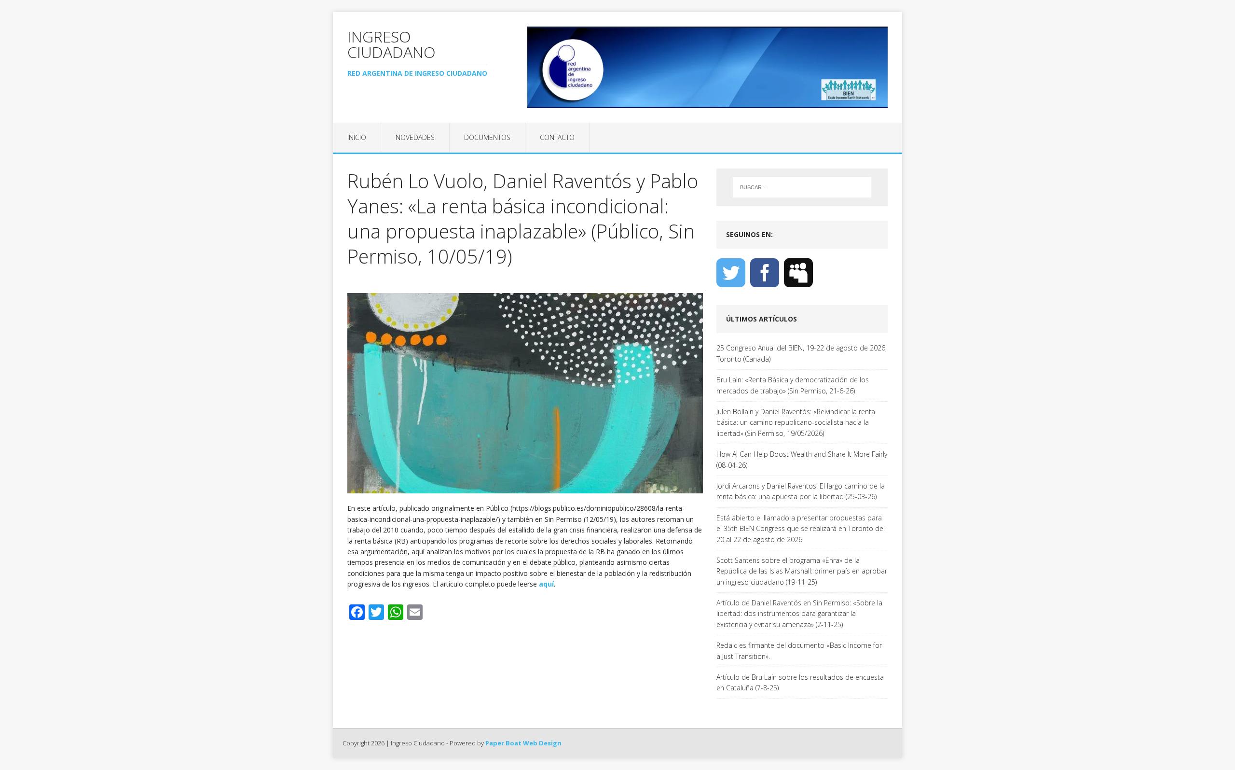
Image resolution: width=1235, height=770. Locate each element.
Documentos (487, 137)
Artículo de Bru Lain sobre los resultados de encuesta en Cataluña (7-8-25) (800, 682)
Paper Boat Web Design (523, 743)
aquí (546, 583)
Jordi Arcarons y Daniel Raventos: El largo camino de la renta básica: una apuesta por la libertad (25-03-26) (800, 491)
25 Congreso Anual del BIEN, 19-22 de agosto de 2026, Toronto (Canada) (801, 353)
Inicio (356, 137)
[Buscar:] (802, 187)
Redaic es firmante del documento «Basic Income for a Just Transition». (799, 650)
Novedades (415, 137)
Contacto (557, 137)
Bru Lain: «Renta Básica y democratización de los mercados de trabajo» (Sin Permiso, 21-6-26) (792, 385)
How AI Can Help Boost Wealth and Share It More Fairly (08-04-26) (801, 459)
